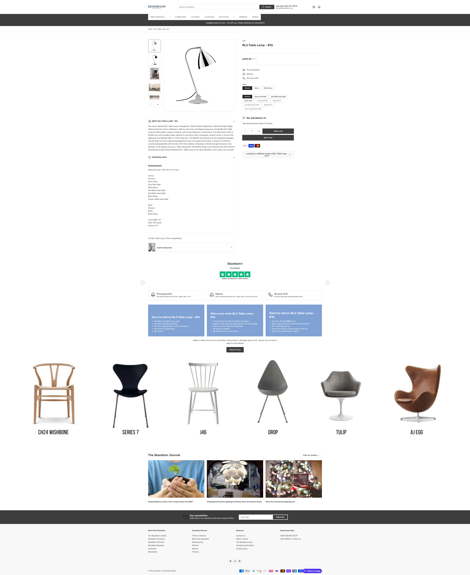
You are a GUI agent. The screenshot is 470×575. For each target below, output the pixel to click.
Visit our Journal (310, 455)
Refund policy (197, 542)
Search (268, 7)
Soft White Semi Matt (278, 97)
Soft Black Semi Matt (252, 105)
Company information (245, 545)
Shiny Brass (277, 101)
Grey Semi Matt (262, 101)
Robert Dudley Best (164, 248)
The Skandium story (244, 542)
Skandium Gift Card (156, 542)
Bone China (248, 101)
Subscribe (280, 517)
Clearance (152, 549)
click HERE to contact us (290, 539)
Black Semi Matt (260, 97)
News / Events (242, 539)
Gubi (244, 41)
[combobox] (226, 7)
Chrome (247, 88)
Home (150, 29)
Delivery (195, 545)
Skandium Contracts (156, 539)
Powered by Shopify (169, 571)
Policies (195, 552)
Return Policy (235, 350)
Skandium (157, 571)
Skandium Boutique (156, 545)
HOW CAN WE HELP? (289, 536)
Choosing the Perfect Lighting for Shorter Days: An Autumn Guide (234, 502)
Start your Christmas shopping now (280, 502)
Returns (195, 549)
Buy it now (268, 138)
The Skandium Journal (157, 536)
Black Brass (268, 88)
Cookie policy (241, 549)
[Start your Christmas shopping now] (294, 479)
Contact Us (240, 536)
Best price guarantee (200, 539)
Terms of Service (199, 536)
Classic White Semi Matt (253, 109)
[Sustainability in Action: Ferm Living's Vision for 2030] (176, 479)
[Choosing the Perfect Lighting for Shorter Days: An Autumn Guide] (235, 479)
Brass (257, 88)
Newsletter (152, 552)
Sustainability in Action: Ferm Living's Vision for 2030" (170, 502)
